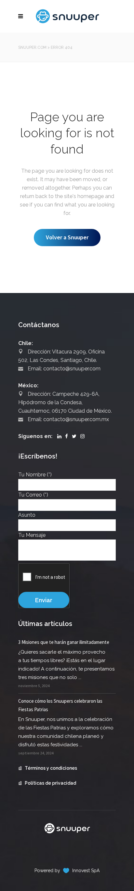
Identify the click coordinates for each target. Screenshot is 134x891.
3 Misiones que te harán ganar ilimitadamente (63, 642)
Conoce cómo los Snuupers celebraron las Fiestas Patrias (60, 705)
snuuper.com (32, 47)
